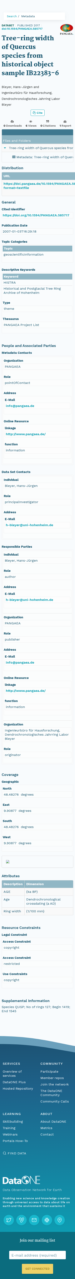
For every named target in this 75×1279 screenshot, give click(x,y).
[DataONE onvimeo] (21, 1220)
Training (9, 1128)
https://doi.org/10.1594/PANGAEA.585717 (36, 215)
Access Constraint (17, 941)
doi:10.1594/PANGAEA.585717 (22, 28)
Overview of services (12, 1074)
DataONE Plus (14, 1082)
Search (12, 16)
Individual (11, 480)
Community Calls (54, 1101)
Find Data (17, 1153)
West (7, 837)
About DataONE (53, 1121)
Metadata (28, 16)
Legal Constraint (14, 935)
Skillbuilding (13, 1121)
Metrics (46, 1128)
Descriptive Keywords (18, 270)
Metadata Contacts (17, 353)
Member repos (52, 1078)
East (6, 805)
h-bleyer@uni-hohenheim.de (29, 525)
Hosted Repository (18, 1088)
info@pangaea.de (20, 406)
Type (6, 303)
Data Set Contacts (16, 472)
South (7, 821)
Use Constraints (15, 974)
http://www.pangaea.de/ (26, 434)
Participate (49, 1071)
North (7, 788)
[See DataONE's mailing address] (59, 1220)
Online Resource (16, 421)
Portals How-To (15, 1141)
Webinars (10, 1134)
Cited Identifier (13, 209)
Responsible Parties (17, 547)
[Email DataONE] (34, 1220)
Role (7, 377)
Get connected (37, 1268)
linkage (10, 428)
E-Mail (10, 400)
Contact (47, 1134)
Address (10, 393)
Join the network (54, 1084)
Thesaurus (11, 319)
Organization (13, 361)
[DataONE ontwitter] (9, 1220)
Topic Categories (14, 242)
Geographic (10, 782)
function (11, 444)
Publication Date (15, 225)
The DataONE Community (51, 1093)
